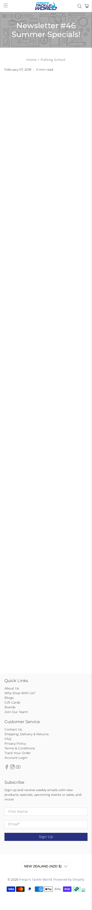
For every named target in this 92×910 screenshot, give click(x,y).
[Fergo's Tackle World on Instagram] (12, 768)
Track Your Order (17, 753)
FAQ (7, 739)
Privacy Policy (15, 744)
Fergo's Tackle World (35, 879)
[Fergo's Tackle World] (46, 6)
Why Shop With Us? (20, 693)
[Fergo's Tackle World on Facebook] (6, 768)
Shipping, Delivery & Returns (26, 734)
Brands (9, 707)
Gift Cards (12, 702)
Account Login (15, 758)
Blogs (9, 698)
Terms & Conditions (19, 748)
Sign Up (46, 837)
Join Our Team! (16, 712)
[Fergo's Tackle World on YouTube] (18, 768)
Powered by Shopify (68, 879)
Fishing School (53, 59)
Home (31, 59)
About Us (11, 688)
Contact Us (13, 729)
